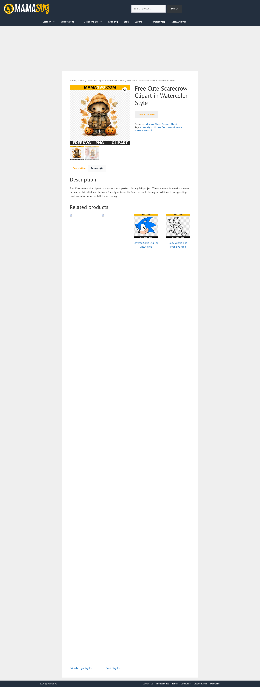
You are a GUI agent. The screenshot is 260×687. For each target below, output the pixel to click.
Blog (126, 21)
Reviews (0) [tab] (97, 168)
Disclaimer (215, 683)
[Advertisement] (90, 47)
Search (174, 8)
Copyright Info (200, 683)
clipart (150, 127)
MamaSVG (52, 683)
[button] (124, 90)
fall (155, 127)
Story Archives (179, 21)
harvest (179, 127)
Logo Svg (113, 21)
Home (73, 80)
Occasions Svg (91, 21)
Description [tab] (79, 168)
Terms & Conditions (181, 683)
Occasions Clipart (95, 80)
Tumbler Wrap (159, 21)
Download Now (146, 114)
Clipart (138, 21)
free (159, 127)
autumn (143, 127)
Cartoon (47, 21)
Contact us (148, 683)
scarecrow (139, 130)
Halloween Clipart (116, 80)
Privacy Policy (162, 683)
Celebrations (67, 21)
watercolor (149, 130)
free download (168, 127)
